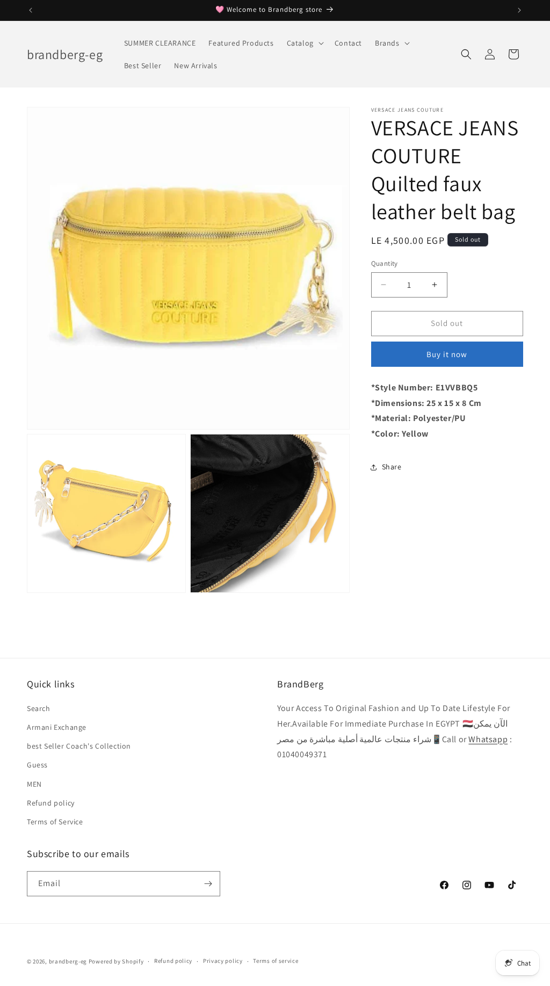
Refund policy (51, 803)
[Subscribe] (208, 883)
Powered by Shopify (116, 961)
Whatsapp (488, 739)
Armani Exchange (56, 727)
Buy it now (446, 354)
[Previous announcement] (30, 10)
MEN (34, 784)
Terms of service (275, 961)
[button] (304, 43)
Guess (37, 765)
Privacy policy (223, 961)
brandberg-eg (68, 961)
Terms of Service (55, 822)
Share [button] (392, 467)
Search (38, 708)
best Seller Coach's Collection (79, 746)
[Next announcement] (519, 10)
